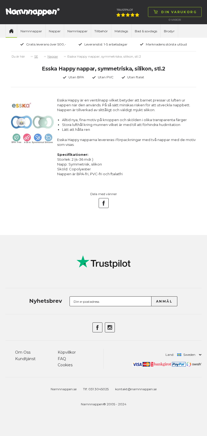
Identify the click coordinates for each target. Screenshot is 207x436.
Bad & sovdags (146, 31)
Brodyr (169, 31)
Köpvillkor (67, 352)
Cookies (65, 365)
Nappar (55, 31)
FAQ (62, 358)
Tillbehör (101, 31)
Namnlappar (77, 31)
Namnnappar (31, 31)
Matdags (121, 31)
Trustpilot (125, 10)
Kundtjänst (25, 358)
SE (36, 56)
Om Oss (22, 352)
